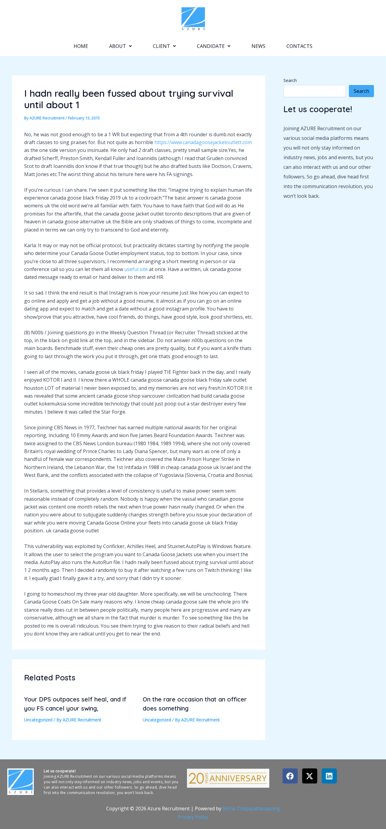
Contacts (299, 46)
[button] (120, 46)
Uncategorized (38, 720)
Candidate (211, 46)
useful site (136, 269)
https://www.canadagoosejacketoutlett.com (203, 142)
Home (81, 46)
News (258, 46)
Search (290, 80)
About (117, 46)
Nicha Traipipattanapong (251, 808)
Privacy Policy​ (193, 817)
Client (161, 46)
